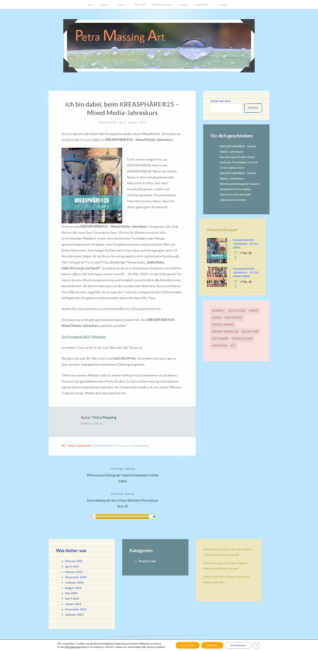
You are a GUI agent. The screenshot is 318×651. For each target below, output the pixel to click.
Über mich (140, 4)
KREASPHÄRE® (102, 445)
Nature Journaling (225, 332)
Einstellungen (73, 646)
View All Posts (92, 423)
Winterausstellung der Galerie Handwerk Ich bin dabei (123, 474)
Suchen (253, 108)
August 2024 (73, 587)
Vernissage (219, 346)
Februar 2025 (73, 571)
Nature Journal (223, 325)
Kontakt (222, 4)
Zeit (233, 346)
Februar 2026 (73, 561)
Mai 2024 (71, 593)
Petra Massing (104, 417)
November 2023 (75, 609)
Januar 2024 (73, 604)
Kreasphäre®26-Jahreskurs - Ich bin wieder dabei (245, 272)
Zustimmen (187, 645)
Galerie (104, 4)
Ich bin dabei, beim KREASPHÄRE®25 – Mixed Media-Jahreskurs (238, 173)
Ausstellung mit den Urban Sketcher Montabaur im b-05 (122, 500)
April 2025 (72, 566)
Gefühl (217, 318)
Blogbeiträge (147, 561)
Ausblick (183, 4)
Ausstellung (236, 311)
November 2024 (75, 577)
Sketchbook (220, 339)
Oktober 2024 (74, 582)
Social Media (201, 4)
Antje (206, 576)
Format (254, 311)
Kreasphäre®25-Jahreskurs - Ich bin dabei (245, 243)
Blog (90, 4)
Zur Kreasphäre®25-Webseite (83, 337)
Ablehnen (212, 645)
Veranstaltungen (162, 4)
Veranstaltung (140, 445)
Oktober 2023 (74, 614)
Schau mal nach (221, 101)
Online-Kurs (122, 445)
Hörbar (121, 4)
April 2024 (72, 598)
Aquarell (218, 311)
